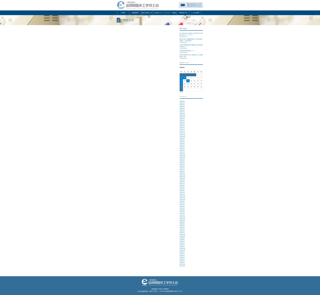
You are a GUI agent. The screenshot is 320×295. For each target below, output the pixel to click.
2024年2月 (182, 150)
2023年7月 (182, 162)
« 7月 (181, 92)
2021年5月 (182, 208)
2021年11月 (182, 197)
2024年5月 (182, 145)
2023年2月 (182, 171)
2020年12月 (182, 217)
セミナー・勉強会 (171, 12)
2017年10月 (182, 266)
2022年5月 (182, 187)
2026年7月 (182, 103)
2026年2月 (182, 110)
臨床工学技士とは (147, 12)
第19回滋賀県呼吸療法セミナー (187, 50)
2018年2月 (182, 260)
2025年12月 (182, 113)
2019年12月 (182, 234)
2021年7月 (182, 204)
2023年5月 (182, 166)
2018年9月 (182, 252)
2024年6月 (182, 143)
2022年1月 (182, 194)
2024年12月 (182, 132)
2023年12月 (182, 154)
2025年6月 (182, 124)
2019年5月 (182, 243)
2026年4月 (182, 108)
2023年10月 (182, 157)
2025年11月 (182, 115)
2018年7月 (182, 253)
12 (187, 80)
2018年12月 (182, 248)
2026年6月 (182, 104)
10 (181, 80)
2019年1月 (182, 246)
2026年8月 (182, 101)
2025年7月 (182, 122)
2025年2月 (182, 129)
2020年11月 (182, 218)
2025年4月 (182, 127)
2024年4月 (182, 147)
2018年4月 (182, 259)
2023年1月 (182, 173)
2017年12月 (182, 264)
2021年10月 (182, 199)
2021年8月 (182, 203)
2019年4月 (182, 245)
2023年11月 (182, 155)
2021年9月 (182, 201)
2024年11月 (182, 134)
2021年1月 (182, 215)
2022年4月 (182, 189)
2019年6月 (182, 241)
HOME (123, 12)
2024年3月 (182, 148)
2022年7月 (182, 183)
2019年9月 (182, 238)
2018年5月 (182, 257)
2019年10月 (182, 236)
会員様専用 (135, 12)
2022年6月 (182, 185)
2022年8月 (182, 182)
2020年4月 (182, 229)
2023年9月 (182, 159)
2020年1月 (182, 232)
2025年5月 (182, 125)
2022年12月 (182, 175)
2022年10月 (182, 178)
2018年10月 (182, 250)
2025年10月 (182, 117)
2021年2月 (182, 213)
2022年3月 (182, 190)
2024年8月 (182, 139)
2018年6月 (182, 255)
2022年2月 (182, 192)
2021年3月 (182, 211)
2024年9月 (182, 138)
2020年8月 (182, 224)
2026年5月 (182, 106)
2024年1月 (182, 152)
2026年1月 (182, 111)
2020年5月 (182, 227)
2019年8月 (182, 239)
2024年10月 (182, 136)
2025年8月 (182, 120)
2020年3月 (182, 231)
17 (181, 83)
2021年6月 (182, 206)
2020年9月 (182, 222)
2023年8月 (182, 161)
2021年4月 (182, 210)
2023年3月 (182, 169)
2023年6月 (182, 164)
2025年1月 (182, 131)
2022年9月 (182, 180)
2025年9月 (182, 118)
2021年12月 (182, 196)
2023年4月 (182, 168)
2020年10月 (182, 220)
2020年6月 (182, 225)
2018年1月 (182, 262)
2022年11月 (182, 176)
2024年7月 (182, 141)
